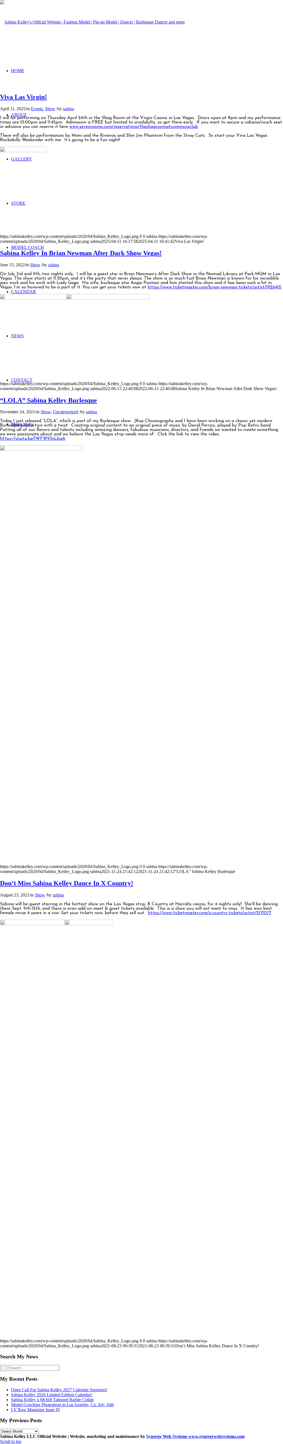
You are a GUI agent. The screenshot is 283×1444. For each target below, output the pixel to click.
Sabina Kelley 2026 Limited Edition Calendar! (51, 1394)
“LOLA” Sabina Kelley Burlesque (48, 400)
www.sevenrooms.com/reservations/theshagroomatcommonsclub (133, 127)
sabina (68, 108)
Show (50, 108)
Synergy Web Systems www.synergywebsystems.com (195, 1436)
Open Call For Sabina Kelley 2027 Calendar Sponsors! (59, 1389)
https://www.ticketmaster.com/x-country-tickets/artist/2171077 (209, 913)
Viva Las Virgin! (23, 97)
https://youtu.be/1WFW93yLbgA (32, 438)
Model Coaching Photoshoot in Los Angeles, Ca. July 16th (62, 1404)
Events (37, 108)
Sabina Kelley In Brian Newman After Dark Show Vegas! (81, 253)
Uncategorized (65, 411)
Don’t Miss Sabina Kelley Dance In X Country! (66, 883)
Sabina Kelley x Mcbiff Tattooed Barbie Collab (52, 1399)
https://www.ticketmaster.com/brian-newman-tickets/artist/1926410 (214, 287)
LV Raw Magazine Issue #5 (35, 1409)
